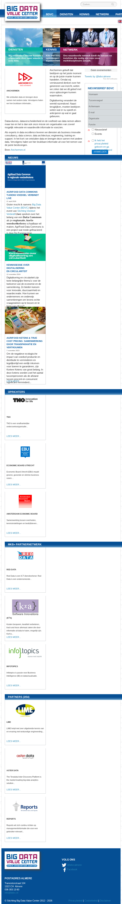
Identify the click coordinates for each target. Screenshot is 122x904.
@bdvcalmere (74, 865)
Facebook (71, 869)
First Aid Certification (110, 79)
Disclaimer (105, 900)
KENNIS (51, 49)
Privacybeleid (75, 900)
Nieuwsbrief (101, 129)
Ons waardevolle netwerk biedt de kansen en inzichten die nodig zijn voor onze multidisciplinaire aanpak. (87, 58)
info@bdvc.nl (11, 892)
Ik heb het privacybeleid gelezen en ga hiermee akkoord (103, 145)
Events (98, 134)
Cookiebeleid (91, 900)
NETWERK (70, 49)
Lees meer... (14, 235)
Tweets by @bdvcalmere (98, 76)
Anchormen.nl (18, 149)
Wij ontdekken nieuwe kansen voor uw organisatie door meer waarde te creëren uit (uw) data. (32, 58)
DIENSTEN (15, 49)
